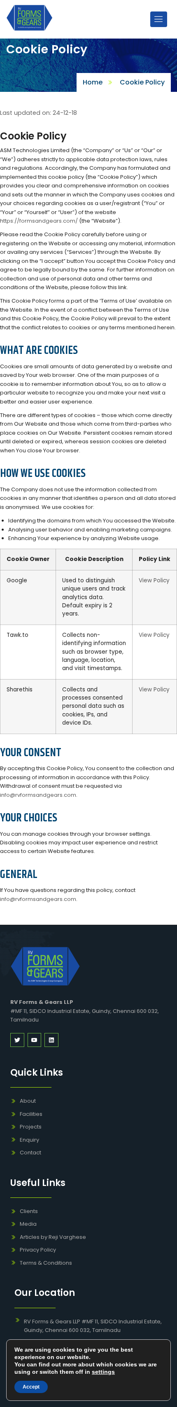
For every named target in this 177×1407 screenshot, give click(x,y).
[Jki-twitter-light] (17, 1040)
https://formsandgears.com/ (39, 221)
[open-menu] (158, 19)
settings (103, 1371)
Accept (31, 1387)
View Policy (154, 580)
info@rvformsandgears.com (38, 795)
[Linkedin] (51, 1040)
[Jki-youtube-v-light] (35, 1040)
